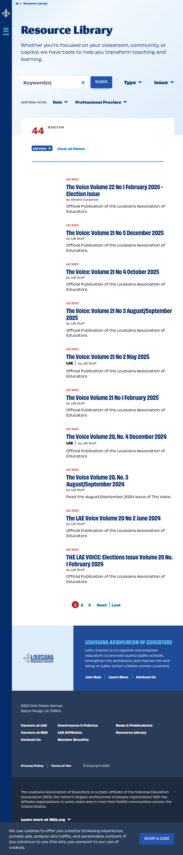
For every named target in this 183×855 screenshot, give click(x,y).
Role (57, 102)
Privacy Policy (32, 765)
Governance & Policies (78, 725)
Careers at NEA (34, 732)
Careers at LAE (34, 725)
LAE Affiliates (70, 732)
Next (102, 604)
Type (130, 81)
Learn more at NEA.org (43, 819)
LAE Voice (42, 148)
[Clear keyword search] (83, 82)
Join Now (93, 676)
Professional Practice (98, 102)
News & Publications (134, 725)
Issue (161, 81)
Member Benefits (73, 739)
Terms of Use (61, 765)
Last (116, 604)
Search (101, 82)
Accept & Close (156, 838)
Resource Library (131, 732)
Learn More (118, 676)
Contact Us (146, 676)
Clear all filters (71, 149)
